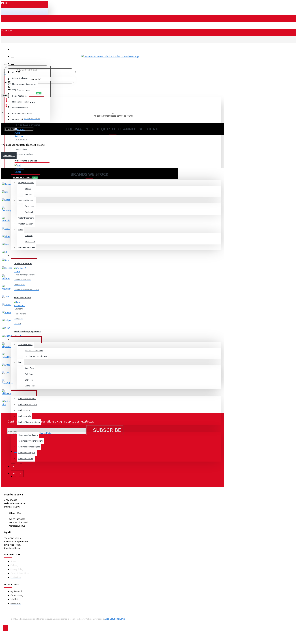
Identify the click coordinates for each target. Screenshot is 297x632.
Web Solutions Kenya (115, 619)
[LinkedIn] (17, 465)
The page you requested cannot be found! (113, 116)
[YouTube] (17, 474)
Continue (8, 156)
